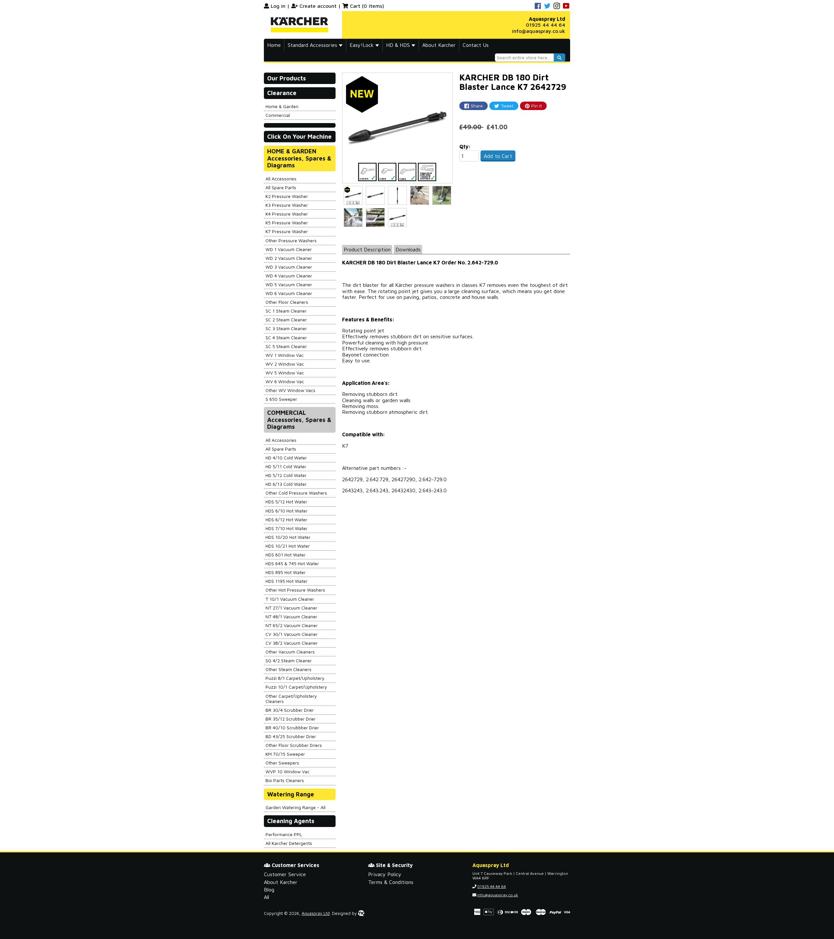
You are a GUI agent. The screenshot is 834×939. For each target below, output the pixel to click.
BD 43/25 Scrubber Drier (291, 736)
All (266, 897)
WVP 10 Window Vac (287, 771)
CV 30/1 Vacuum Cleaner (292, 634)
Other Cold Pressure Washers (296, 493)
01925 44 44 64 (545, 25)
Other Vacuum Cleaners (290, 651)
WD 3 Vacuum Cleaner (289, 267)
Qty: (465, 146)
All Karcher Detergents (289, 843)
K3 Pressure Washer (287, 205)
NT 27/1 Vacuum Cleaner (291, 607)
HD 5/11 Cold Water (286, 466)
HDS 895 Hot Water (286, 572)
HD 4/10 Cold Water (286, 457)
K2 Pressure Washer (287, 196)
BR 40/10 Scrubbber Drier (292, 727)
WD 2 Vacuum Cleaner (289, 258)
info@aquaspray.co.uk (538, 31)
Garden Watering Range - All (295, 807)
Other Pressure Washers (291, 240)
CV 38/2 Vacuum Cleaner (292, 643)
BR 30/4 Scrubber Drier (290, 710)
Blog (269, 889)
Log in (278, 6)
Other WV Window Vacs (290, 390)
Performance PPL (284, 834)
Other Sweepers (282, 762)
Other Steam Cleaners (288, 669)
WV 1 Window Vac (285, 355)
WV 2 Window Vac (285, 364)
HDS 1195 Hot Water (287, 581)
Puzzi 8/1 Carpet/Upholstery (295, 678)
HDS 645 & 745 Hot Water (292, 563)
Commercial (278, 115)
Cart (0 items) (367, 6)
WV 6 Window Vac (285, 381)
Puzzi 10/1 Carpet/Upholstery (296, 687)
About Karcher (439, 45)
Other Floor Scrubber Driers (294, 745)
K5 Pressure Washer (287, 222)
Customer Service (285, 874)
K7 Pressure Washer (287, 231)
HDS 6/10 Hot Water (287, 510)
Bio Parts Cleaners (285, 780)
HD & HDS (398, 45)
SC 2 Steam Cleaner (286, 319)
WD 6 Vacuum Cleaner (289, 293)
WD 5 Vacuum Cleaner (289, 284)
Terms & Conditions (390, 882)
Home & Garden (282, 106)
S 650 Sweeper (281, 399)
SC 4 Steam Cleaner (286, 337)
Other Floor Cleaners (287, 302)
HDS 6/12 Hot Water (286, 519)
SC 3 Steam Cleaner (286, 328)
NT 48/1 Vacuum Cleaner (291, 616)
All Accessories (281, 178)
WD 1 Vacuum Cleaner (289, 249)
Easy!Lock (362, 45)
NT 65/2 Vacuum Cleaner (292, 625)
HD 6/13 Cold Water (286, 484)
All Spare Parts (281, 187)
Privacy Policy (384, 874)
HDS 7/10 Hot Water (287, 528)
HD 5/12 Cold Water (286, 475)
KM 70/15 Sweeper (285, 754)
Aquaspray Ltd (316, 913)
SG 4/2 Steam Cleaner (289, 660)
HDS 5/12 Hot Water (286, 501)
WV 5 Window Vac (285, 372)
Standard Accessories (313, 45)
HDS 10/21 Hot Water (288, 546)
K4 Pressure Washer (287, 214)
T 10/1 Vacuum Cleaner (290, 599)
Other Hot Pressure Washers (295, 590)
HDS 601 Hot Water (286, 554)
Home (274, 45)
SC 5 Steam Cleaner (286, 346)
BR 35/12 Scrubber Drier (291, 719)
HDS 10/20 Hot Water (288, 537)
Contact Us (476, 45)
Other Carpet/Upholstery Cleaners (291, 698)
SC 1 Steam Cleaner (286, 311)
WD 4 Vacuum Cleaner (289, 275)
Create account (318, 6)
